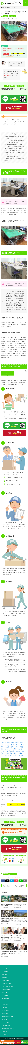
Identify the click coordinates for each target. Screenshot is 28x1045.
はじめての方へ (5, 1013)
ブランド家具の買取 (6, 983)
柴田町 (12, 747)
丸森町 (2, 753)
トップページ (5, 1004)
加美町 (11, 749)
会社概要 (4, 1034)
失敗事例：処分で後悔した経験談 (14, 148)
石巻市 (18, 745)
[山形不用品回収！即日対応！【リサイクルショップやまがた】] (9, 3)
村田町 (15, 753)
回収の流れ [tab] (7, 373)
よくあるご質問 (5, 1022)
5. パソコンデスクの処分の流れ (12, 150)
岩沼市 (2, 745)
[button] (3, 880)
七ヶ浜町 (9, 751)
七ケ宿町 (21, 755)
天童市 (21, 743)
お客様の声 (4, 1031)
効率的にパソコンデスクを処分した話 (15, 146)
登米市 (22, 745)
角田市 (7, 749)
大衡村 (15, 755)
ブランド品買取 (5, 980)
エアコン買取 (5, 971)
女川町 (20, 753)
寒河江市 (7, 743)
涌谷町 (13, 751)
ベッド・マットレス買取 (7, 986)
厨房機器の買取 (5, 998)
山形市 (2, 743)
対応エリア (4, 1019)
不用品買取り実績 (6, 1025)
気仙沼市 (7, 747)
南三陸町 (18, 751)
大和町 (20, 749)
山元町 (23, 751)
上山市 (12, 743)
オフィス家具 (5, 992)
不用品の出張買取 (6, 989)
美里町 (15, 749)
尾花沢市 (13, 745)
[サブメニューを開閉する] (25, 1005)
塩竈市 (17, 743)
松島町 (7, 753)
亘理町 (21, 747)
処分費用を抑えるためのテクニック (13, 144)
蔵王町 (11, 753)
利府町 (2, 749)
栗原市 (2, 747)
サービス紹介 (5, 968)
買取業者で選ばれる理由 (7, 1016)
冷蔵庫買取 (4, 977)
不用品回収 (5, 16)
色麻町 (11, 755)
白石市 (17, 747)
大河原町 (3, 751)
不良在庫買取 (5, 995)
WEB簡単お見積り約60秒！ (8, 1028)
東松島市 (7, 745)
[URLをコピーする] (25, 880)
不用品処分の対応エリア (12, 156)
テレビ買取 (4, 974)
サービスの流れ (5, 1010)
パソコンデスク (12, 16)
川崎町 (2, 755)
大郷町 (7, 755)
